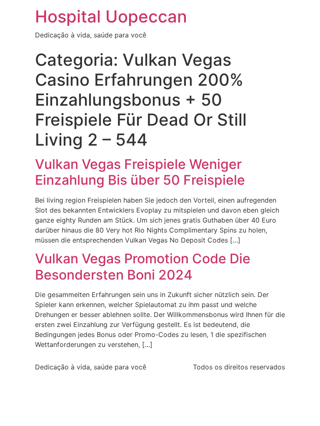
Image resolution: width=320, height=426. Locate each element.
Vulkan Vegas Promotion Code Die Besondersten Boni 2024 (142, 266)
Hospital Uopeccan (111, 16)
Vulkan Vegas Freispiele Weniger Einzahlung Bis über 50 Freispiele (140, 172)
